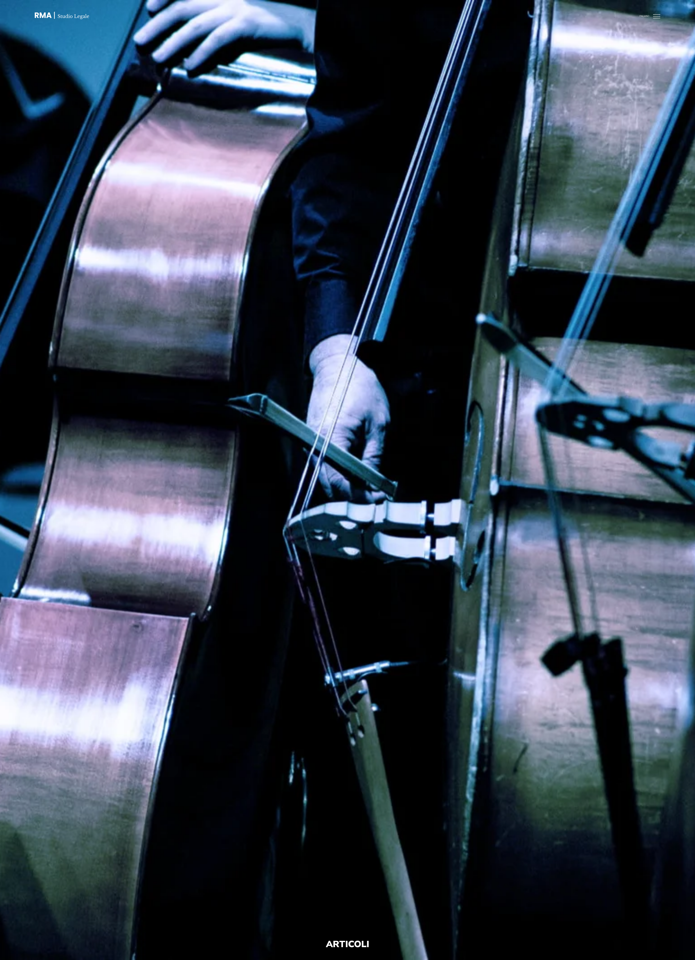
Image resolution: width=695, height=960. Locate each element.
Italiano (644, 16)
